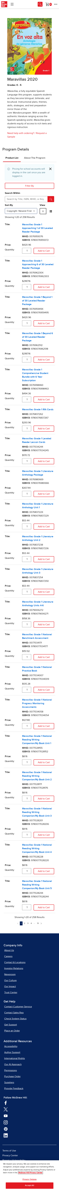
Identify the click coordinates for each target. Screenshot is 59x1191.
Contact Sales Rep (14, 1012)
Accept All (29, 1185)
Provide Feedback (13, 1088)
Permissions (10, 1070)
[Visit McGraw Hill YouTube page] (6, 1116)
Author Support (12, 1052)
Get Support (10, 1025)
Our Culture (10, 980)
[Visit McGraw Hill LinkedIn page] (6, 1135)
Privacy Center (10, 1155)
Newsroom (10, 974)
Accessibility (10, 1046)
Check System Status (15, 1018)
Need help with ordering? (20, 133)
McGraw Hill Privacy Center (30, 1173)
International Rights (14, 1058)
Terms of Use (9, 1150)
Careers (8, 956)
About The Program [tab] (34, 158)
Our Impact (10, 986)
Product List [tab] (11, 158)
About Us (9, 950)
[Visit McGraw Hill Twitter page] (6, 1109)
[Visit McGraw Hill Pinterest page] (6, 1129)
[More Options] (56, 4)
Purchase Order (12, 1076)
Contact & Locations (14, 962)
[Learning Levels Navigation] (12, 4)
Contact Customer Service (18, 1006)
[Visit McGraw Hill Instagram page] (6, 1122)
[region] (29, 1175)
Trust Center (10, 992)
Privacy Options (30, 1179)
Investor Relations (13, 968)
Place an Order (12, 1031)
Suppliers (9, 1082)
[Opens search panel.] (40, 4)
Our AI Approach (13, 1064)
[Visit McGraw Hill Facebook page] (6, 1102)
